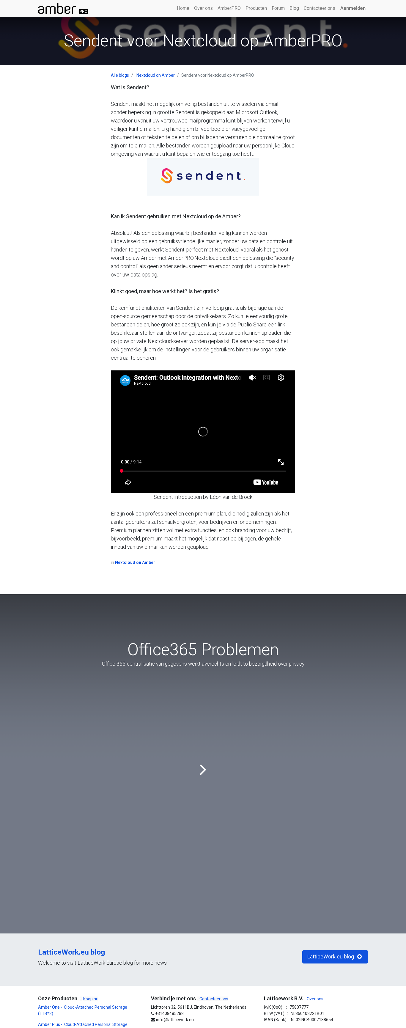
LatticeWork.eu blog (71, 952)
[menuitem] (183, 8)
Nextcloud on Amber (155, 75)
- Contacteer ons (212, 998)
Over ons (314, 998)
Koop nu (90, 998)
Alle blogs (120, 75)
